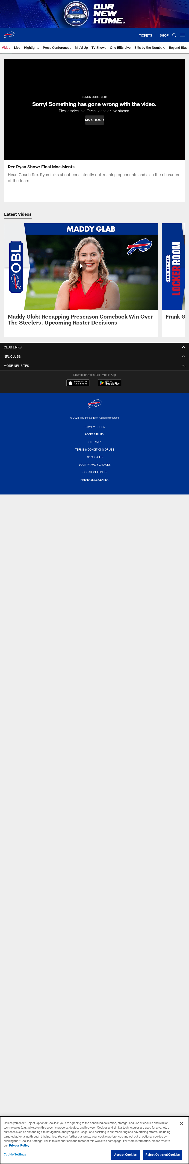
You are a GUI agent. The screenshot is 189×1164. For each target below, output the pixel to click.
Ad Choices (95, 457)
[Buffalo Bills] (94, 404)
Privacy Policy (94, 426)
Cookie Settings (94, 472)
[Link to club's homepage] (9, 33)
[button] (94, 120)
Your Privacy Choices (95, 464)
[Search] (174, 35)
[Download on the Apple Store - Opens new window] (78, 383)
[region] (94, 1140)
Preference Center (94, 479)
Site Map (95, 441)
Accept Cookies (125, 1154)
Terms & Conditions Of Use (94, 449)
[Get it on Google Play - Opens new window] (109, 385)
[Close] (182, 1123)
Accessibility (94, 434)
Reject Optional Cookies (162, 1154)
